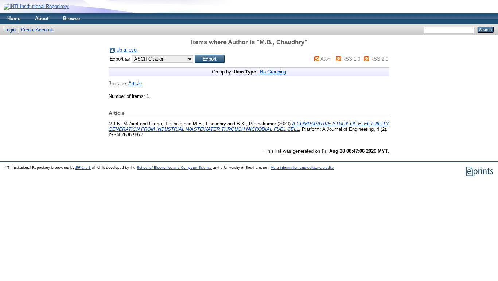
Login (10, 30)
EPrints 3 (83, 168)
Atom (326, 59)
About (41, 18)
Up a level (126, 50)
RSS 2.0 (379, 59)
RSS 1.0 (351, 59)
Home (13, 18)
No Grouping (273, 72)
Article (135, 83)
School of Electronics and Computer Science (174, 168)
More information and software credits (302, 168)
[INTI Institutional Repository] (36, 6)
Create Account (37, 30)
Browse (71, 18)
